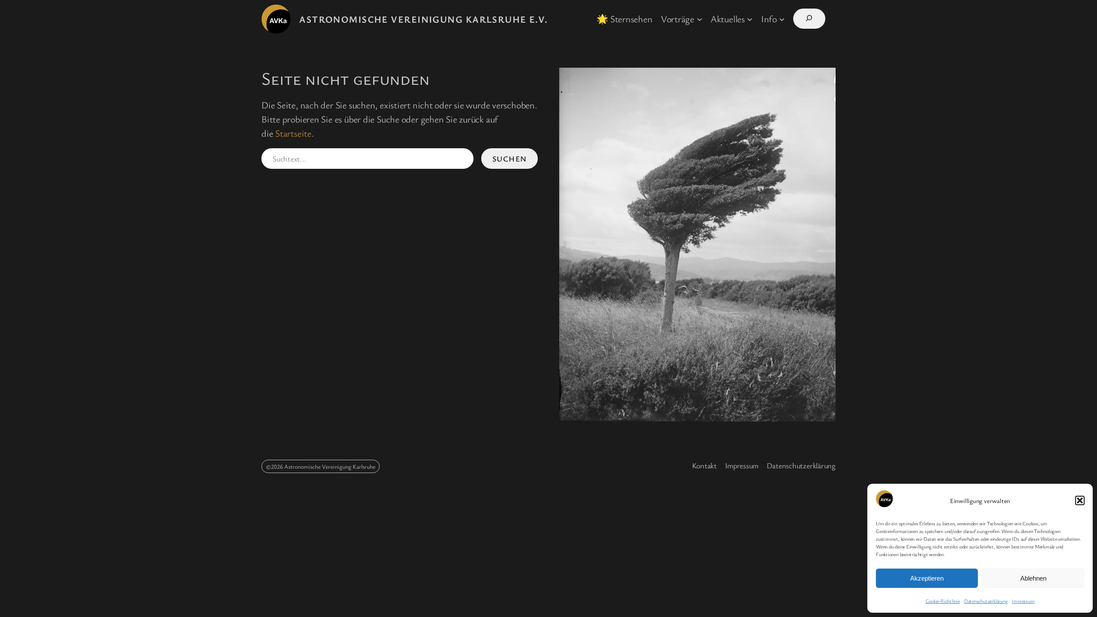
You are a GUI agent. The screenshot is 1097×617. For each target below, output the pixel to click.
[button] (1080, 500)
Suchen (509, 158)
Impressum (1023, 600)
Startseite (293, 133)
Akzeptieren (927, 578)
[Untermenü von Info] (782, 18)
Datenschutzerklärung (986, 600)
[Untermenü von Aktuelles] (749, 18)
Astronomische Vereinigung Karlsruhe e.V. (423, 19)
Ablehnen (1033, 578)
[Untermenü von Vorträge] (699, 18)
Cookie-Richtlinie (943, 600)
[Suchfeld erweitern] (809, 19)
